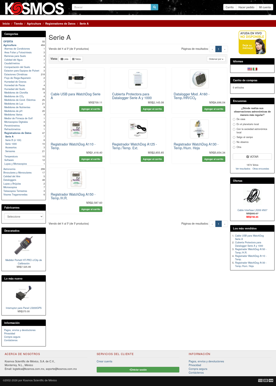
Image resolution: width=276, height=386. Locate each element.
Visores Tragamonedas (15, 194)
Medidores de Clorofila (16, 92)
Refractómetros (12, 129)
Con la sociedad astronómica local (252, 130)
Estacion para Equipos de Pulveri (21, 70)
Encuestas (240, 101)
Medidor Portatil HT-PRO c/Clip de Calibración (23, 261)
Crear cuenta (104, 361)
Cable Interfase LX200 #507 (252, 210)
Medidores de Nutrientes (17, 107)
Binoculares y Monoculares (17, 172)
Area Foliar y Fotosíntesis (18, 52)
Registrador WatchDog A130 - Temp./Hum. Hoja (196, 146)
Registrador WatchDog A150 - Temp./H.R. (73, 196)
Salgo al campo (245, 137)
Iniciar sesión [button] (139, 369)
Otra (239, 147)
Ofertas (237, 180)
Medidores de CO (14, 96)
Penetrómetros (12, 125)
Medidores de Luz (13, 103)
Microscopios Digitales (16, 122)
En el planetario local (248, 124)
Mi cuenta (265, 7)
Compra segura (12, 337)
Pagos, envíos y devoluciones (19, 330)
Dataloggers (9, 180)
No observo (243, 142)
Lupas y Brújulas (12, 183)
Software (9, 160)
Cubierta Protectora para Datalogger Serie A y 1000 (132, 95)
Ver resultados (243, 168)
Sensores (10, 151)
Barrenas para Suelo (15, 56)
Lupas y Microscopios (15, 163)
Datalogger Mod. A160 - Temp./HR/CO (192, 95)
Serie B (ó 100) (13, 140)
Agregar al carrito (90, 109)
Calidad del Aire (11, 176)
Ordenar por (215, 58)
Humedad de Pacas (14, 85)
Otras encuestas (261, 168)
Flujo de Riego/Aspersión (17, 78)
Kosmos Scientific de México (40, 380)
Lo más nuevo (13, 278)
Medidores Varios (13, 114)
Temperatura (11, 156)
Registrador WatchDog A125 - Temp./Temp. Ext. (134, 146)
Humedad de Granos (15, 81)
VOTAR (253, 156)
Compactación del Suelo (17, 67)
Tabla (78, 58)
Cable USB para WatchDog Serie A (75, 95)
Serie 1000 (11, 144)
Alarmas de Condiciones (17, 48)
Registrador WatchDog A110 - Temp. (73, 146)
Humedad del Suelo (14, 89)
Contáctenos (10, 340)
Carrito (230, 7)
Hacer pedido (246, 7)
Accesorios (11, 147)
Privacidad (9, 333)
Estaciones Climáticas (15, 74)
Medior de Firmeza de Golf (18, 118)
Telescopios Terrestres (15, 191)
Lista (65, 58)
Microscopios (10, 187)
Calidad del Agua (13, 59)
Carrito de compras (245, 80)
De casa (241, 119)
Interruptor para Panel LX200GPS (23, 308)
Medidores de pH (13, 111)
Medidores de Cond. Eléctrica (19, 100)
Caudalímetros (12, 63)
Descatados (12, 230)
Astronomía (9, 169)
